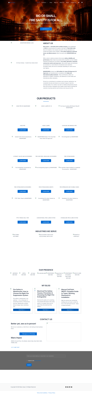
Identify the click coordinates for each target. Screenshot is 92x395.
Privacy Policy (37, 360)
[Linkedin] (69, 387)
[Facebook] (66, 387)
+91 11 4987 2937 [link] (15, 347)
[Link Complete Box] (21, 301)
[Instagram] (67, 387)
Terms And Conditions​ (42, 392)
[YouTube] (71, 387)
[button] (47, 2)
